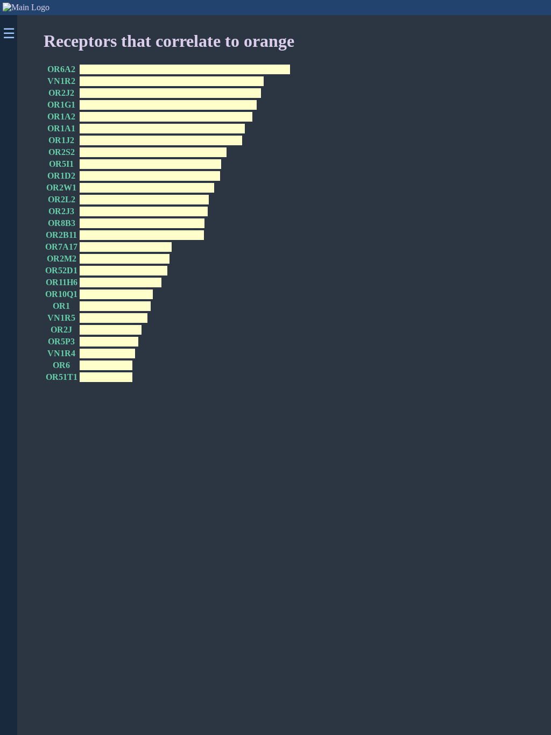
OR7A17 (61, 246)
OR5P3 (61, 341)
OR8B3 (61, 223)
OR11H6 (61, 282)
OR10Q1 (61, 294)
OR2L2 (61, 199)
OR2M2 (61, 258)
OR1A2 (61, 116)
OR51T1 (61, 376)
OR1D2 (61, 175)
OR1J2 (61, 140)
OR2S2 (61, 152)
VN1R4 (61, 353)
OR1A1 (61, 128)
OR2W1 (61, 187)
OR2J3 (61, 211)
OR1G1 (61, 104)
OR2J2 (61, 92)
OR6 (61, 365)
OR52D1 (61, 270)
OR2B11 (61, 234)
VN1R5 (61, 317)
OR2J (61, 329)
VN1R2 (61, 81)
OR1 (61, 305)
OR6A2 (61, 69)
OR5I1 (61, 163)
